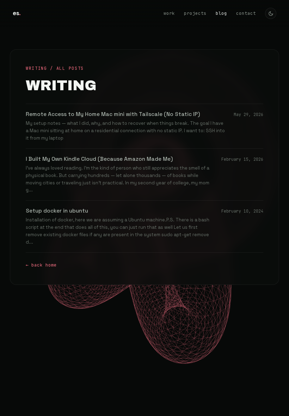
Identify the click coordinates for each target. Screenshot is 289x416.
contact (246, 13)
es (17, 13)
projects (195, 13)
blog (221, 13)
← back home (41, 265)
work (169, 13)
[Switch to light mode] (270, 13)
